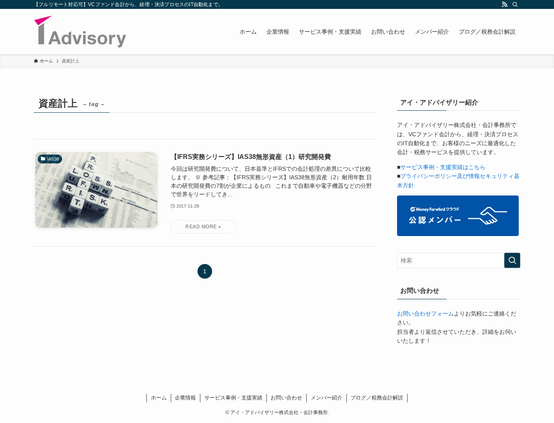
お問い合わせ (286, 398)
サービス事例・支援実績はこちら (442, 167)
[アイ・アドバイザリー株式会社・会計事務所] (80, 31)
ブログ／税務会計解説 (376, 398)
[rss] (504, 4)
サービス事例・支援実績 (233, 398)
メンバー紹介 (326, 398)
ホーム (159, 398)
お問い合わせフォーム (425, 313)
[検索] (515, 4)
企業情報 (185, 398)
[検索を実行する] (512, 260)
